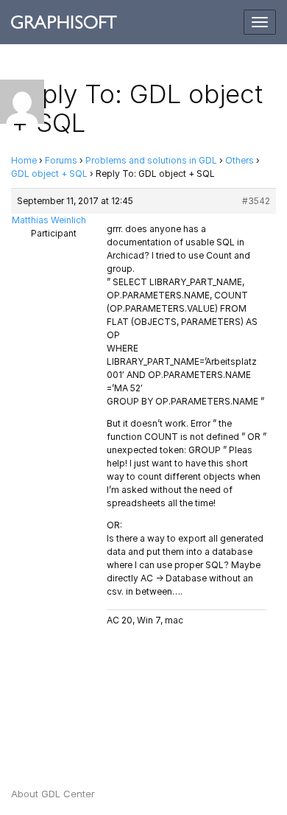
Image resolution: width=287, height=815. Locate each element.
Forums (61, 160)
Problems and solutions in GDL (151, 160)
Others (239, 160)
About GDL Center (53, 794)
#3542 (256, 200)
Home (24, 160)
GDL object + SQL (49, 173)
